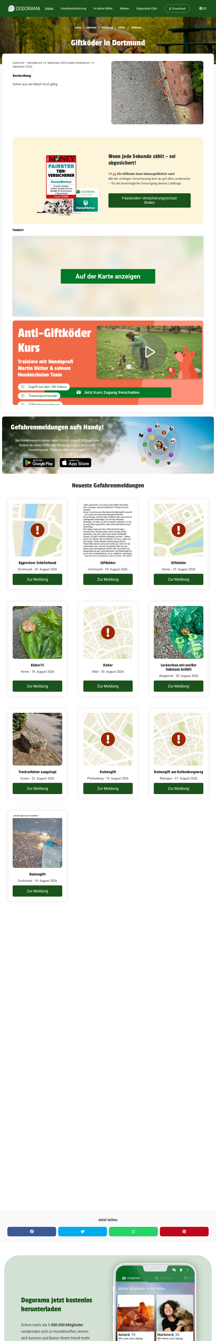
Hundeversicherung (73, 8)
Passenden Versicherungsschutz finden (149, 200)
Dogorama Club (146, 8)
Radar (49, 8)
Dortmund (107, 27)
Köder (108, 665)
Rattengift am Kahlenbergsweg (178, 772)
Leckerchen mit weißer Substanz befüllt (178, 667)
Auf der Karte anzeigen (108, 276)
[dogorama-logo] (24, 8)
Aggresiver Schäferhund (37, 562)
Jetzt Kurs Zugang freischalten (111, 392)
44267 (121, 27)
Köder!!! (37, 665)
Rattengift (108, 772)
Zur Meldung (37, 579)
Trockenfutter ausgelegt (38, 772)
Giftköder (90, 27)
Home (78, 27)
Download (178, 8)
